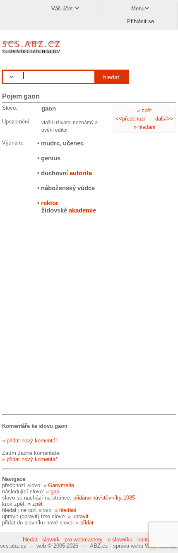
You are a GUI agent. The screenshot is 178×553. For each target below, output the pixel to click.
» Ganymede (58, 485)
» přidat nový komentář (29, 440)
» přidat (85, 522)
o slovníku (120, 539)
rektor (49, 202)
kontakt (146, 539)
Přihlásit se (140, 21)
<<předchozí (130, 119)
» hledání (145, 127)
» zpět (144, 110)
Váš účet (63, 8)
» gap (52, 491)
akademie (82, 210)
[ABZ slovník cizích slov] (32, 54)
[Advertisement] (89, 316)
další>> (164, 119)
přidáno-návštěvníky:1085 (104, 498)
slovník (51, 539)
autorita (81, 172)
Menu (137, 8)
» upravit (78, 516)
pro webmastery (84, 539)
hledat (111, 77)
